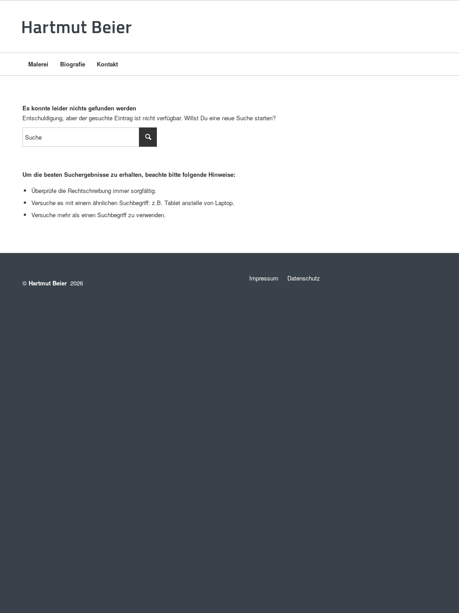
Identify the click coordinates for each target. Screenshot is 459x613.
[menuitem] (38, 64)
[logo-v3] (79, 26)
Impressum (260, 278)
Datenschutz (303, 278)
